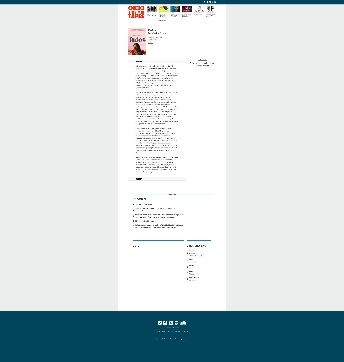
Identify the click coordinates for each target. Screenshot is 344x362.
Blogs (162, 2)
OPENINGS (170, 332)
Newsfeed (144, 2)
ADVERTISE (185, 332)
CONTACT (163, 332)
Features (154, 2)
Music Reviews (133, 2)
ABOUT (158, 332)
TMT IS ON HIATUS (177, 2)
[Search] (204, 2)
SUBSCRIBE (177, 332)
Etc (169, 2)
